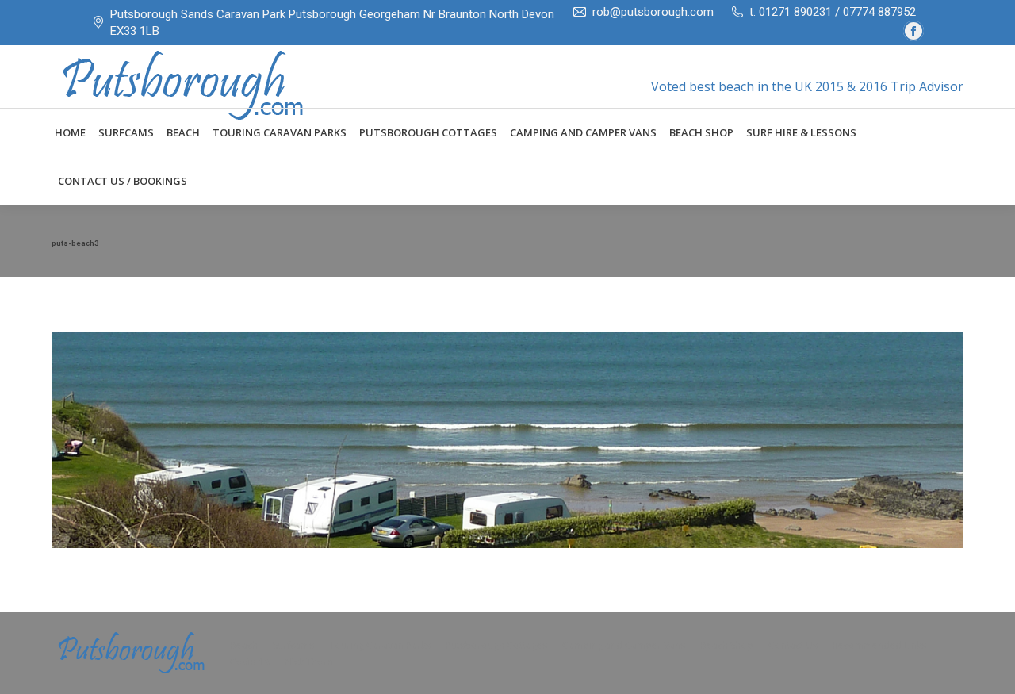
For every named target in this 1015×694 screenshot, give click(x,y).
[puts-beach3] (507, 440)
